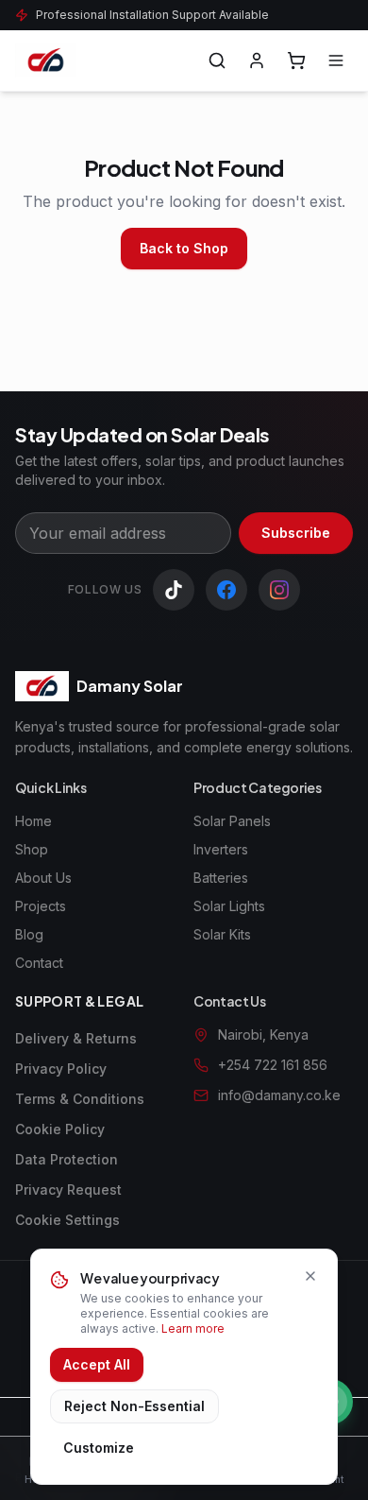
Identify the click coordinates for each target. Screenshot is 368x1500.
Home (33, 821)
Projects (40, 906)
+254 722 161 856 (272, 1065)
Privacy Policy (61, 1068)
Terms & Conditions (79, 1099)
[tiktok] (173, 590)
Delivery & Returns (76, 1038)
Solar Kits (222, 934)
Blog (29, 934)
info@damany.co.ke (279, 1095)
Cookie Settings (67, 1220)
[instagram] (279, 590)
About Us (43, 878)
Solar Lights (229, 906)
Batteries (220, 878)
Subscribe (295, 533)
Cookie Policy (60, 1129)
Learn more (193, 1328)
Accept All (96, 1364)
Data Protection (66, 1159)
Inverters (220, 849)
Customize (98, 1448)
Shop (31, 849)
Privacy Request (68, 1189)
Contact (39, 963)
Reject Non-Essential (134, 1406)
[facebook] (226, 590)
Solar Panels (232, 821)
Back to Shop (184, 248)
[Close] (310, 1276)
